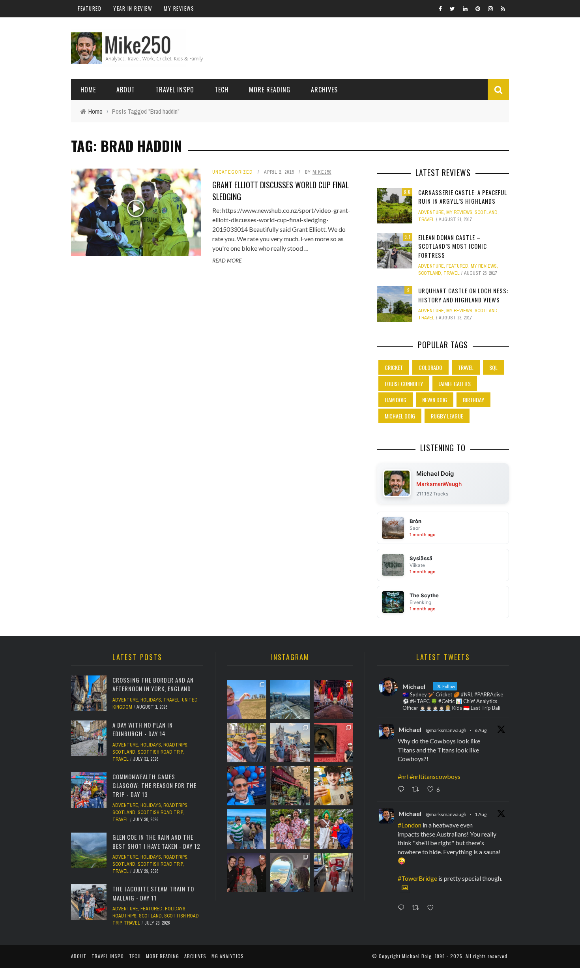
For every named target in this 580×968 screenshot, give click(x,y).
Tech (221, 89)
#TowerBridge (417, 878)
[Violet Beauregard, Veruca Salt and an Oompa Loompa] (333, 828)
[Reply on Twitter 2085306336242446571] (403, 789)
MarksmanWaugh (439, 483)
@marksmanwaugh (446, 730)
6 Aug (480, 730)
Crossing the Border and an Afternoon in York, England (153, 684)
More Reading (269, 89)
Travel (426, 219)
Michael (410, 729)
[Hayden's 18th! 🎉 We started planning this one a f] (333, 785)
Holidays (150, 700)
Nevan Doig (434, 400)
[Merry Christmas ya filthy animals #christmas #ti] (289, 828)
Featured (89, 8)
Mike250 (321, 172)
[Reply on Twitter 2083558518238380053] (403, 908)
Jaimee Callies (455, 383)
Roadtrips (175, 745)
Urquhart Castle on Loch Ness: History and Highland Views (463, 295)
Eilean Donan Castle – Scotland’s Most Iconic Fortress (452, 246)
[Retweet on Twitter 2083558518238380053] (417, 908)
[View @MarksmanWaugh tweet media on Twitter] (405, 888)
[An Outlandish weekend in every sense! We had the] (246, 872)
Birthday (473, 400)
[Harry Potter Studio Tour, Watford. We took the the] (333, 699)
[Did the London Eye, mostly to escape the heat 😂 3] (289, 699)
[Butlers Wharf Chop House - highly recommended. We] (289, 742)
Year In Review (132, 8)
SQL (493, 367)
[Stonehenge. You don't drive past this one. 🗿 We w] (246, 699)
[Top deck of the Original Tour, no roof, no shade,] (246, 742)
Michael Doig (400, 416)
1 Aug (480, 814)
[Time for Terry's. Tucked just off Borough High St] (289, 785)
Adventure (431, 212)
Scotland (486, 212)
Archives (324, 89)
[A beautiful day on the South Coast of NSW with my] (246, 828)
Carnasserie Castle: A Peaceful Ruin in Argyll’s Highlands (462, 197)
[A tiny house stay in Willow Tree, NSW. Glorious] (333, 872)
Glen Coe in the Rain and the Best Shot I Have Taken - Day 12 (156, 841)
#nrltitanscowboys (435, 776)
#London (409, 825)
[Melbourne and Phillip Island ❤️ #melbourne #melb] (289, 872)
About (125, 89)
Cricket (394, 367)
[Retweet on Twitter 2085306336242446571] (417, 789)
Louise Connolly (404, 383)
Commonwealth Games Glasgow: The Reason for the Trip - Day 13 (154, 785)
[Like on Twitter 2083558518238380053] (432, 908)
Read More (226, 260)
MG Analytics (227, 956)
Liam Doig (395, 400)
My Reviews (179, 8)
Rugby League (447, 416)
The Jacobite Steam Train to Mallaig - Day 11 (153, 893)
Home (88, 89)
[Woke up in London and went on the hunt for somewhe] (246, 785)
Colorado (430, 367)
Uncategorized (232, 172)
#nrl (403, 776)
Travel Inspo (174, 89)
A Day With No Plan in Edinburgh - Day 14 (142, 729)
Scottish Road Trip (160, 752)
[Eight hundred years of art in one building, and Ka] (333, 742)
